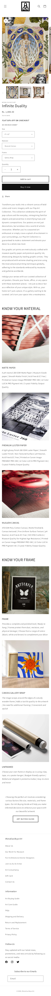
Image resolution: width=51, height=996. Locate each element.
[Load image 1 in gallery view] (12, 92)
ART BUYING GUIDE (25, 819)
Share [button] (7, 196)
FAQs (7, 910)
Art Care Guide (11, 904)
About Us (9, 846)
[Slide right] (48, 93)
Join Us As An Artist (13, 864)
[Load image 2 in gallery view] (25, 92)
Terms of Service (12, 928)
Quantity (5, 164)
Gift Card (9, 876)
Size (3, 129)
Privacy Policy (11, 934)
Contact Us (10, 882)
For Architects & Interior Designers (19, 858)
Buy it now (25, 187)
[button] (5, 6)
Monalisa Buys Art (28, 991)
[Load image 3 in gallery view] (38, 92)
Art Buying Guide (12, 898)
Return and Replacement (15, 922)
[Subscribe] (40, 979)
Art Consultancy (12, 870)
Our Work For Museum (14, 852)
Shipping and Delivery (14, 916)
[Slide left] (3, 93)
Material (5, 141)
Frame (4, 152)
